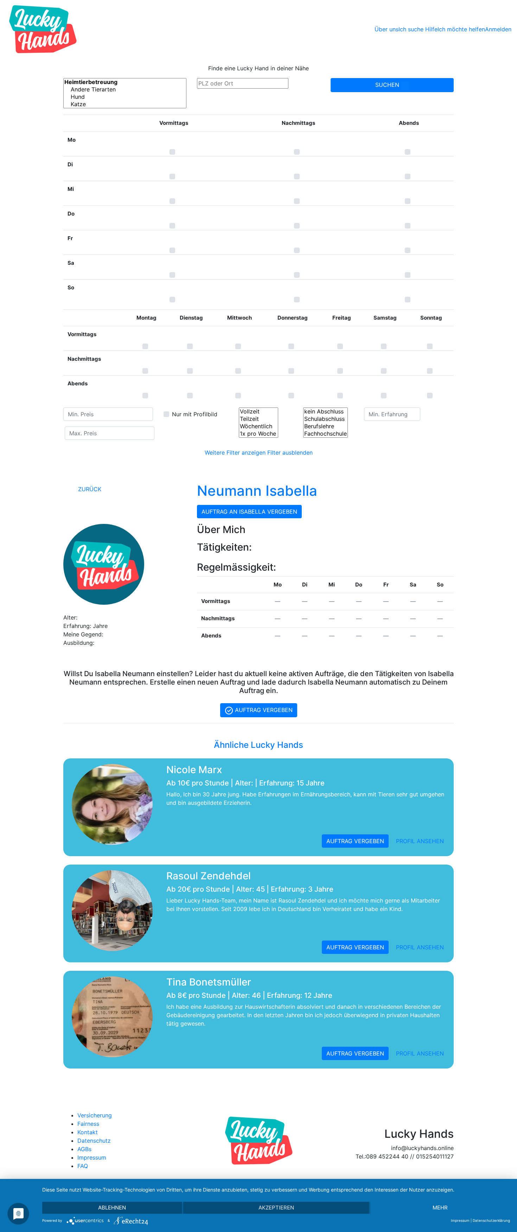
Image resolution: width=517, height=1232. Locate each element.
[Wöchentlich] (258, 426)
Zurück (88, 489)
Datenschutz (94, 1140)
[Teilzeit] (258, 419)
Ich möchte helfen (461, 29)
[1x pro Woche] (258, 433)
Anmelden (498, 29)
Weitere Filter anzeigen (235, 452)
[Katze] (125, 104)
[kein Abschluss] (325, 411)
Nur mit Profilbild (194, 414)
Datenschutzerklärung (491, 1220)
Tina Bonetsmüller (208, 982)
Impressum (91, 1157)
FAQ (82, 1165)
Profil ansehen (420, 841)
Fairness (88, 1123)
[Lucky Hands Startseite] (43, 29)
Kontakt (87, 1132)
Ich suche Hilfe (418, 29)
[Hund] (125, 97)
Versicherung (94, 1115)
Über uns (386, 29)
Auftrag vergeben (263, 709)
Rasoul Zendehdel (208, 876)
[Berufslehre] (325, 426)
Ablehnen (112, 1207)
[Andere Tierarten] (125, 89)
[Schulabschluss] (325, 419)
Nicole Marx (194, 770)
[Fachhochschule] (325, 433)
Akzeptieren (276, 1207)
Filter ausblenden (290, 452)
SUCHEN (388, 84)
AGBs (84, 1149)
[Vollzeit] (258, 411)
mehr (440, 1207)
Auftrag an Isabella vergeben (249, 511)
